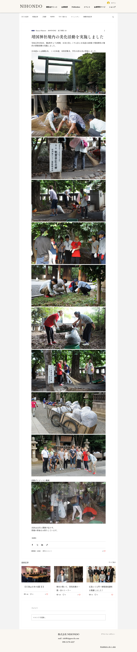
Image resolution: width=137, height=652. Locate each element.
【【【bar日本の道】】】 (34, 587)
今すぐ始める (63, 16)
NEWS (52, 16)
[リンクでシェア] (47, 545)
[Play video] (68, 503)
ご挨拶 (44, 16)
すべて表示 (112, 562)
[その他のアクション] (104, 30)
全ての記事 (24, 16)
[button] (113, 17)
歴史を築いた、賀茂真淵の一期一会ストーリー (68, 588)
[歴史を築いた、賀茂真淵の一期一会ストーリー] (68, 574)
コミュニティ (75, 16)
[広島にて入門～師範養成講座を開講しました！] (101, 574)
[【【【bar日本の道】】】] (35, 574)
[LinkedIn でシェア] (42, 545)
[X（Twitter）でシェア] (37, 545)
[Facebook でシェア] (32, 545)
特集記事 (35, 16)
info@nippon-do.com (71, 638)
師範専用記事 (87, 16)
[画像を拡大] (68, 73)
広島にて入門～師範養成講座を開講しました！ (100, 588)
